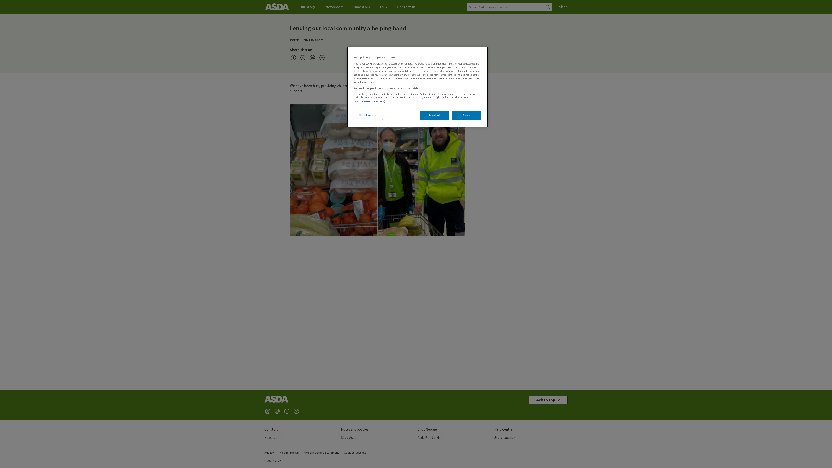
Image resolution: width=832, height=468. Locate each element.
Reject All (434, 115)
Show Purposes (368, 115)
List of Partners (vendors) (369, 101)
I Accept (467, 115)
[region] (417, 87)
